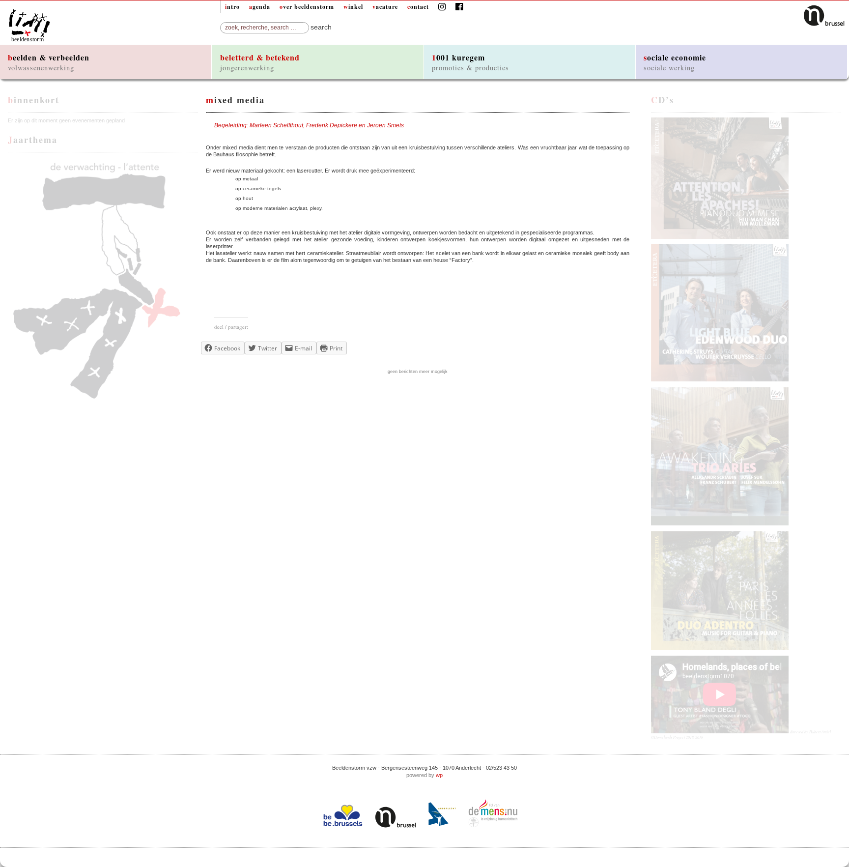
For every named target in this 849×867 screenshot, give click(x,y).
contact (418, 6)
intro (232, 6)
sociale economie (675, 62)
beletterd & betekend (260, 62)
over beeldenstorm (307, 6)
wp (439, 775)
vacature (385, 6)
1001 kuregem (470, 62)
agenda (259, 6)
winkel (353, 6)
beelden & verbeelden (48, 62)
